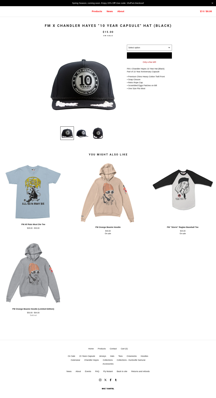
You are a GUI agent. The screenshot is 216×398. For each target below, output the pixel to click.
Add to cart (149, 55)
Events (88, 371)
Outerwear (75, 360)
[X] (105, 380)
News (110, 11)
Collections (108, 360)
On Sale (71, 356)
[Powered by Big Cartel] (108, 388)
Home (91, 349)
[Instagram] (100, 380)
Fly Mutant (108, 371)
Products (97, 11)
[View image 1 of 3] (67, 133)
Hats (112, 356)
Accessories (108, 364)
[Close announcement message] (212, 3)
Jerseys (102, 356)
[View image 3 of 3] (98, 133)
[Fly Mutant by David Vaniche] (15, 11)
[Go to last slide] (48, 85)
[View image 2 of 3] (82, 133)
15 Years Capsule (87, 356)
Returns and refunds (140, 371)
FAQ (97, 371)
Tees (120, 356)
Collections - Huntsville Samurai (131, 360)
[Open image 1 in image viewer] (82, 85)
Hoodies (144, 356)
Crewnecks (132, 356)
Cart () (124, 349)
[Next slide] (117, 85)
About (120, 11)
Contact (113, 349)
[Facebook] (110, 380)
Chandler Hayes (91, 360)
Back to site (122, 371)
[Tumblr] (115, 380)
